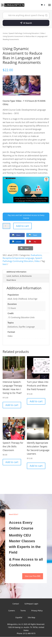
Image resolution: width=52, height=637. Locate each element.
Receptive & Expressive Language (18, 258)
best (5, 264)
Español (19, 617)
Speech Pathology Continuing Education (24, 33)
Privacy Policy (37, 610)
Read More (11, 280)
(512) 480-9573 (29, 633)
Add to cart (22, 226)
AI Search (27, 23)
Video (42, 33)
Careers (11, 610)
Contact (15, 603)
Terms (23, 610)
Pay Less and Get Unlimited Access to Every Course (26, 216)
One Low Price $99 (32, 576)
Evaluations (36, 255)
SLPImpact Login (31, 603)
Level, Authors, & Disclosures (19, 276)
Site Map (31, 617)
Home (5, 33)
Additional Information (16, 272)
